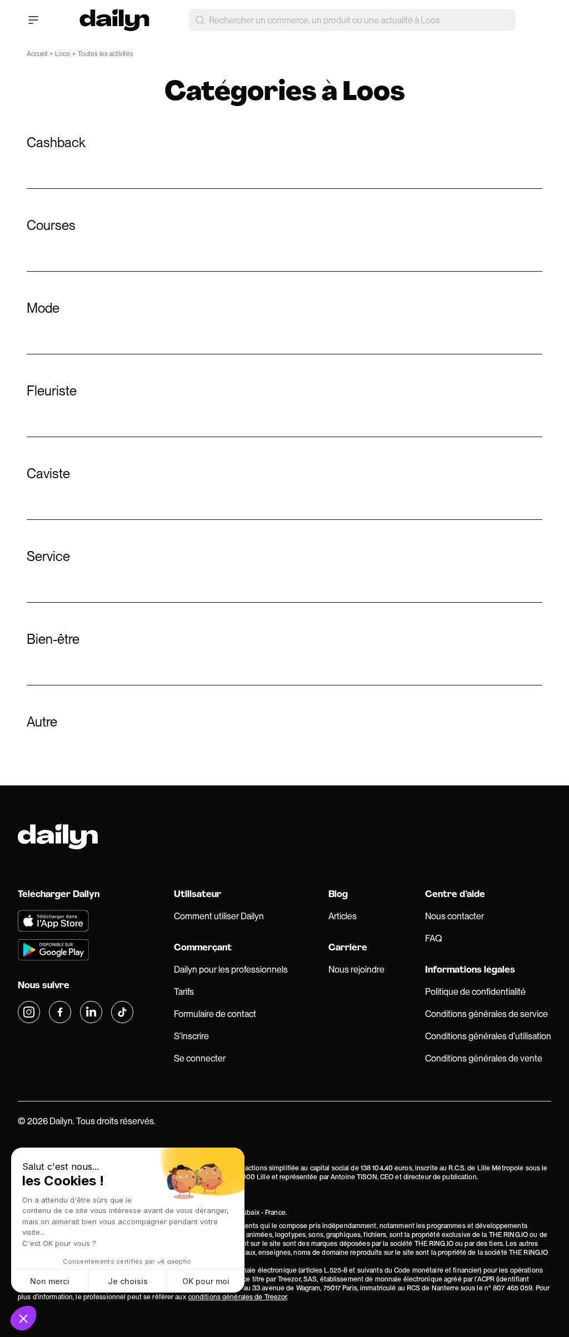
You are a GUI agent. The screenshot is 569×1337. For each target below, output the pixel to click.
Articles (342, 916)
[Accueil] (114, 20)
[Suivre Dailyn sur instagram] (29, 1012)
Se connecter (200, 1058)
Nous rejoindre (356, 969)
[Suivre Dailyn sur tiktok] (122, 1012)
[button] (23, 1318)
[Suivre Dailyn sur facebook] (60, 1012)
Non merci (49, 1281)
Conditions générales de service (486, 1014)
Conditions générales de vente (483, 1058)
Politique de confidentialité (475, 992)
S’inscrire (191, 1036)
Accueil (37, 54)
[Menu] (33, 20)
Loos (62, 54)
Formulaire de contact (215, 1014)
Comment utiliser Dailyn (219, 916)
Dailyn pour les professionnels (231, 969)
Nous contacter (454, 916)
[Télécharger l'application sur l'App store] (75, 921)
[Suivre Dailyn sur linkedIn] (91, 1012)
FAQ (433, 938)
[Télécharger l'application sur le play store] (75, 950)
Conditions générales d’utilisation (488, 1036)
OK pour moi (205, 1281)
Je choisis (128, 1281)
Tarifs (184, 992)
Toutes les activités (105, 54)
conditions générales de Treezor (237, 1297)
